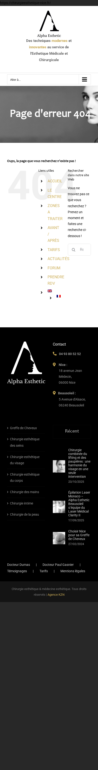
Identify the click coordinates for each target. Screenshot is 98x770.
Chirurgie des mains (24, 492)
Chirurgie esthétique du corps (24, 478)
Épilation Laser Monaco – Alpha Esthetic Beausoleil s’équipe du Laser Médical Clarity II (79, 504)
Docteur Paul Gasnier (58, 565)
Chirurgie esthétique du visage (24, 460)
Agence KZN (56, 594)
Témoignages (17, 571)
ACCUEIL (55, 181)
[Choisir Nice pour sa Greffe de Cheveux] (59, 538)
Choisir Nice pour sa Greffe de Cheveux (78, 535)
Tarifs (43, 571)
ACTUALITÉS (58, 259)
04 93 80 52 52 (70, 354)
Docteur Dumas (18, 565)
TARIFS (54, 250)
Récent (72, 431)
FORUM (54, 268)
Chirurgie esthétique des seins (24, 442)
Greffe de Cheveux (23, 428)
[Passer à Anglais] (54, 290)
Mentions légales (72, 571)
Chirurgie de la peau (24, 514)
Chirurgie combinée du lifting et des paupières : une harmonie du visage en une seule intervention (79, 463)
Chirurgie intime (21, 503)
